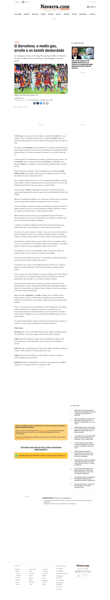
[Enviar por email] (44, 103)
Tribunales (18, 575)
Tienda (59, 589)
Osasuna (50, 14)
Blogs (30, 571)
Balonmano (45, 569)
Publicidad (60, 571)
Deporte (58, 14)
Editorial (18, 584)
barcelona (20, 107)
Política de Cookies (62, 573)
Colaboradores (32, 569)
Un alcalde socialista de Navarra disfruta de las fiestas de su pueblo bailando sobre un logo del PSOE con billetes (82, 64)
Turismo (60, 587)
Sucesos (18, 573)
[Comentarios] (47, 103)
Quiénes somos (62, 566)
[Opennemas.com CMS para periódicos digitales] (83, 573)
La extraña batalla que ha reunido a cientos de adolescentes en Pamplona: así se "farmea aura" (84, 437)
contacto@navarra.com (22, 438)
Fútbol (30, 580)
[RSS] (87, 569)
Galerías (45, 582)
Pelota (30, 584)
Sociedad (18, 577)
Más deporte (45, 573)
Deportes (31, 578)
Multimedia (83, 14)
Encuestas (31, 573)
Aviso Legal (61, 580)
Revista (74, 14)
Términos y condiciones (62, 498)
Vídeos (44, 584)
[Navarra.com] (55, 6)
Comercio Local (43, 430)
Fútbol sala (45, 571)
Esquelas (92, 14)
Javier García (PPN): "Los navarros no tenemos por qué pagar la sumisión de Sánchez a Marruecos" (84, 479)
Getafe (25, 107)
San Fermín (18, 14)
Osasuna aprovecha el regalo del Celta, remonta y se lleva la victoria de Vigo (84, 486)
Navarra (26, 14)
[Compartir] (34, 103)
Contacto (60, 568)
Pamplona (35, 14)
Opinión (43, 14)
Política (17, 571)
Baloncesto (31, 582)
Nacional (66, 14)
